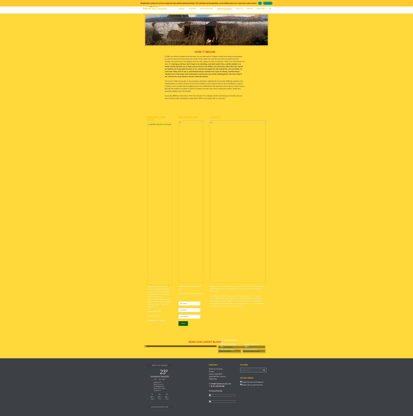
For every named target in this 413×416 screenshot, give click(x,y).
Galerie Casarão (228, 340)
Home (181, 9)
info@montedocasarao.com (221, 384)
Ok (260, 3)
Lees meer (267, 3)
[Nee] (410, 3)
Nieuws (255, 350)
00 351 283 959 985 (217, 386)
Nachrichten (224, 350)
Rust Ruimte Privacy (255, 344)
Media (250, 9)
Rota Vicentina (228, 344)
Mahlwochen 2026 (154, 311)
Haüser (192, 9)
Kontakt (261, 9)
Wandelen (231, 350)
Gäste (239, 9)
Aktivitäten (206, 9)
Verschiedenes (224, 9)
